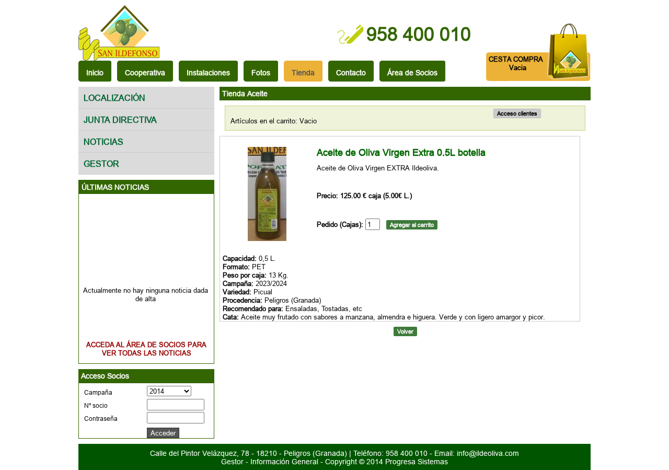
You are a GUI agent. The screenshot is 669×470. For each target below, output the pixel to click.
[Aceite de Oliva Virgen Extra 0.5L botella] (267, 238)
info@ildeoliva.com (488, 453)
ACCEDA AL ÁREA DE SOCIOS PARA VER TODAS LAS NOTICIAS (146, 348)
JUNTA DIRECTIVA (120, 119)
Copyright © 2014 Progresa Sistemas (386, 461)
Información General (284, 461)
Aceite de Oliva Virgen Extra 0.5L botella (401, 152)
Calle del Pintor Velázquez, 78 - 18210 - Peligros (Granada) (249, 453)
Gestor (232, 461)
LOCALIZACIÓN (114, 97)
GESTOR (101, 163)
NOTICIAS (103, 141)
